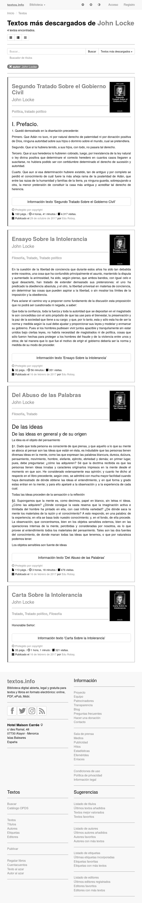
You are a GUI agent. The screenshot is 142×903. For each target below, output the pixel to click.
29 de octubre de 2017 (43, 218)
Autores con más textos (89, 841)
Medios (78, 738)
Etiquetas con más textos (90, 865)
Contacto (80, 722)
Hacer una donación (87, 718)
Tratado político (50, 257)
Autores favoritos (85, 837)
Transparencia (83, 705)
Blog (77, 709)
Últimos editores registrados (92, 881)
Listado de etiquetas (87, 853)
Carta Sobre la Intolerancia (47, 594)
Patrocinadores (84, 701)
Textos (22, 13)
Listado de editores (86, 877)
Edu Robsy (68, 218)
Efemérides (81, 755)
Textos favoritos (84, 816)
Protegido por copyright (28, 209)
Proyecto (79, 692)
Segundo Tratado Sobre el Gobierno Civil (59, 89)
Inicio (10, 13)
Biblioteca (36, 4)
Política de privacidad (88, 775)
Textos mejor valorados (89, 812)
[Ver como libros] (11, 37)
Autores (12, 828)
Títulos (11, 824)
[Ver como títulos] (18, 37)
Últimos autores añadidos (90, 832)
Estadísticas (82, 751)
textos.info (21, 681)
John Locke (115, 22)
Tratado (31, 257)
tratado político (35, 111)
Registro (129, 4)
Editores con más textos (89, 890)
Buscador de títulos (21, 57)
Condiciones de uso (87, 771)
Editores (12, 837)
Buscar (11, 804)
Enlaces (79, 759)
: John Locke (25, 66)
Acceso (113, 4)
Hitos (77, 746)
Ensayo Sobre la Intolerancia (49, 239)
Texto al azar (15, 869)
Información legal (85, 779)
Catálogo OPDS (17, 808)
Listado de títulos (85, 804)
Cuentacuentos (17, 865)
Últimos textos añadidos (89, 808)
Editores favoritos (85, 886)
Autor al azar (15, 873)
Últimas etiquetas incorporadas (94, 857)
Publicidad (81, 742)
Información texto (71, 201)
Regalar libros (16, 860)
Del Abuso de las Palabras (46, 395)
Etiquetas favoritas (86, 861)
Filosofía (18, 257)
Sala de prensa (84, 734)
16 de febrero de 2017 (43, 374)
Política (17, 111)
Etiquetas (13, 832)
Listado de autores (86, 828)
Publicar (12, 848)
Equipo (78, 696)
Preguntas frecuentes (88, 713)
